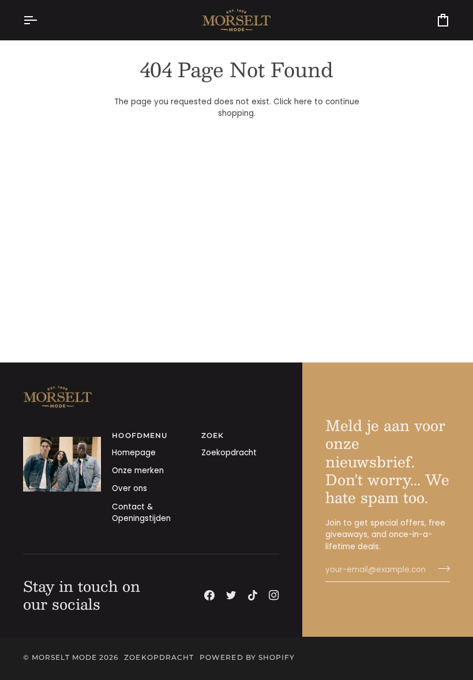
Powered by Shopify (247, 657)
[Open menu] (40, 20)
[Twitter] (231, 595)
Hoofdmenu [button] (139, 436)
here (303, 101)
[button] (62, 434)
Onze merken (138, 470)
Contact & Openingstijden (141, 512)
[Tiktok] (252, 595)
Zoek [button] (212, 436)
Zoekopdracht (229, 452)
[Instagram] (274, 595)
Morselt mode (64, 657)
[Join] (440, 569)
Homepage (134, 452)
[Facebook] (209, 595)
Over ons (129, 488)
